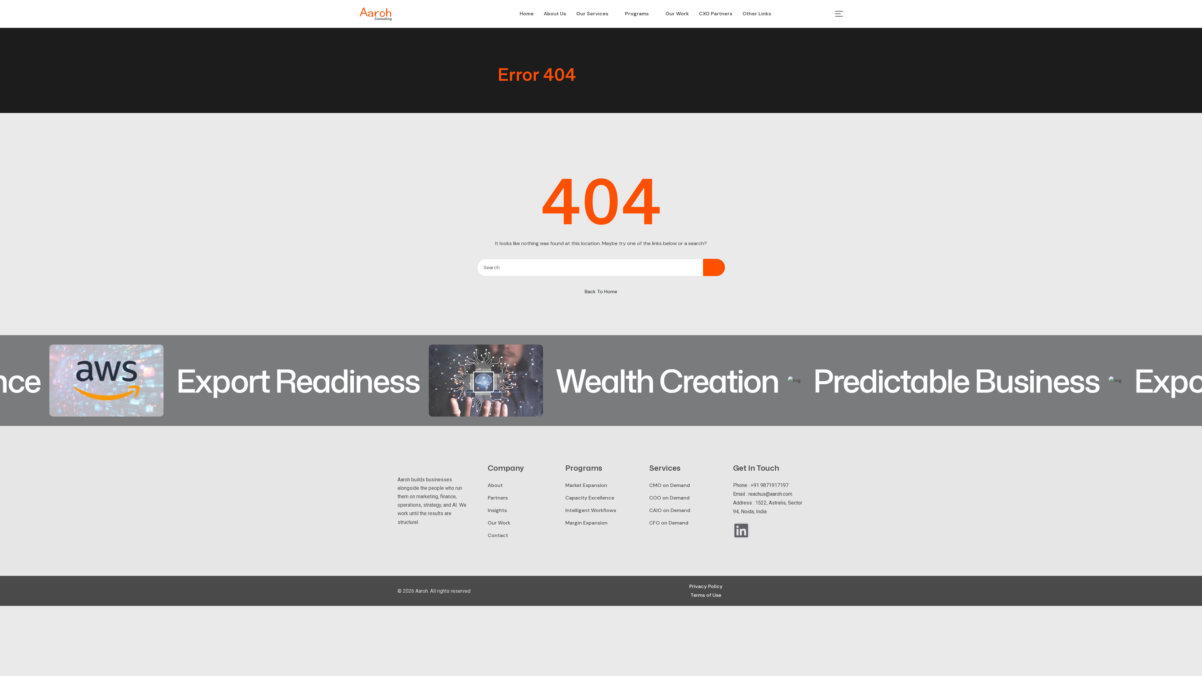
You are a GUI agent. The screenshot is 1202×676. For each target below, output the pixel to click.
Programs (637, 13)
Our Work (677, 13)
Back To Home (601, 291)
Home (527, 13)
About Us (555, 13)
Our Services (592, 13)
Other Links (756, 13)
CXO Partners (715, 13)
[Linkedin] (741, 530)
